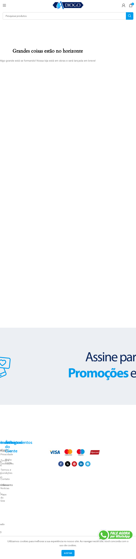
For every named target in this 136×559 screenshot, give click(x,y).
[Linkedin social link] (81, 464)
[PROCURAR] (129, 16)
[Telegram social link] (87, 464)
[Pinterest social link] (74, 464)
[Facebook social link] (61, 464)
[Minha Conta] (123, 5)
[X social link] (67, 464)
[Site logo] (68, 5)
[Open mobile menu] (4, 5)
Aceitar (68, 553)
